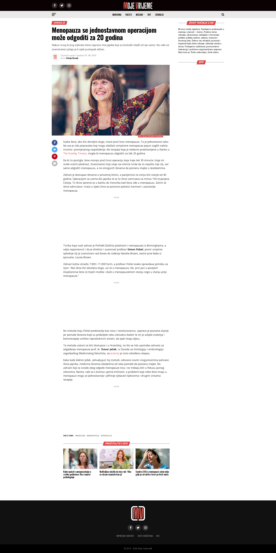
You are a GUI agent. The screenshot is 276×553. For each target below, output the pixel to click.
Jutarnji (114, 353)
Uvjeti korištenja (145, 535)
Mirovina (116, 14)
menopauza (93, 436)
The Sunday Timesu (75, 153)
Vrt (149, 14)
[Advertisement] (116, 219)
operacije (107, 436)
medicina (80, 436)
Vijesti (128, 14)
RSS (158, 535)
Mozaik (139, 14)
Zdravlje (159, 14)
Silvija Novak (72, 58)
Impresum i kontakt (125, 535)
